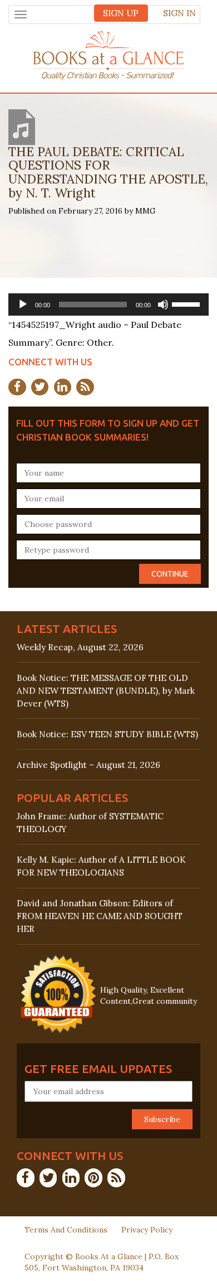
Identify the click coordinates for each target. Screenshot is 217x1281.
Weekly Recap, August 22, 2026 (80, 647)
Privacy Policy (146, 1230)
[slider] (187, 303)
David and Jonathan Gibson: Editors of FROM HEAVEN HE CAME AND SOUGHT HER (100, 916)
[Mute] (163, 304)
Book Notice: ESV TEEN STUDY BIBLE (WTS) (107, 734)
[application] (108, 304)
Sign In (179, 13)
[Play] (22, 304)
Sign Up (121, 13)
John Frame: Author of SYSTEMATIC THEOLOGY (90, 822)
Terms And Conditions (65, 1230)
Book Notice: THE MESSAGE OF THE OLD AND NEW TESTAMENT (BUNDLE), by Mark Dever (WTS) (106, 691)
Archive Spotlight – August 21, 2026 (88, 765)
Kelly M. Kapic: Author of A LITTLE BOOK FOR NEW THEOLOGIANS (101, 866)
